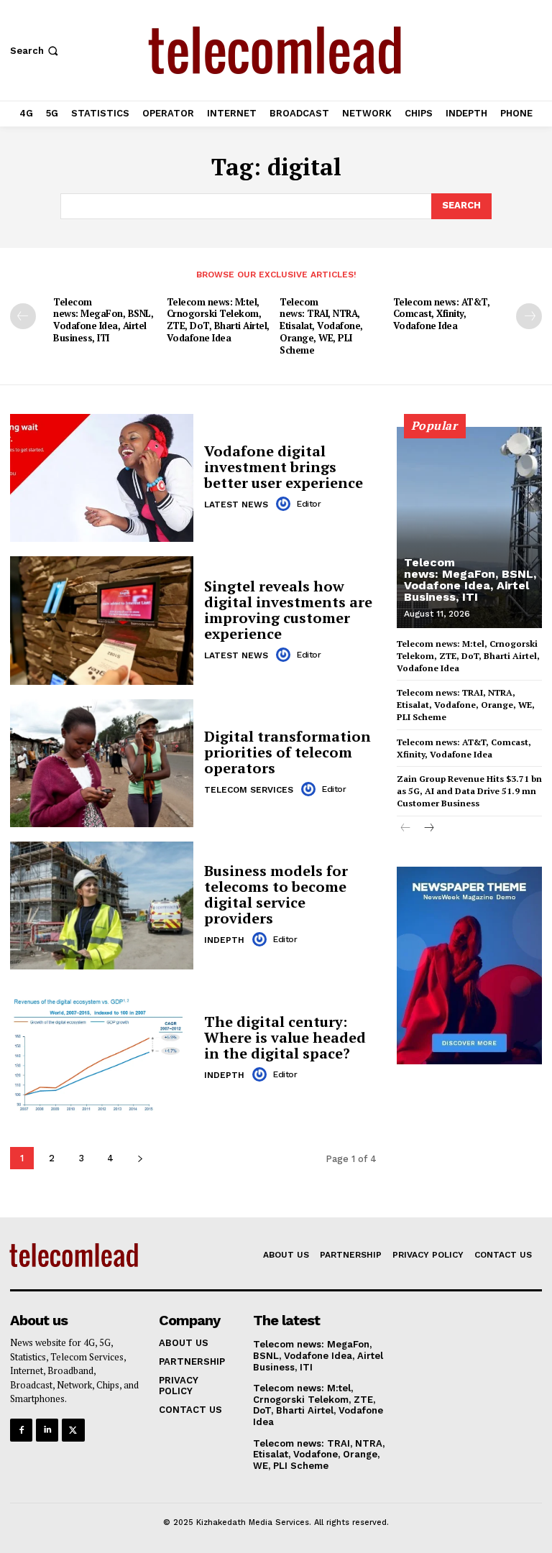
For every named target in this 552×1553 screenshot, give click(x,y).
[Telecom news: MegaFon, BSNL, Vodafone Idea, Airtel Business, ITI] (469, 527)
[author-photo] (285, 504)
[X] (73, 1430)
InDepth (224, 940)
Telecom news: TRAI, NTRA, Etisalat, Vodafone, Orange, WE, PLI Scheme (321, 326)
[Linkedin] (47, 1430)
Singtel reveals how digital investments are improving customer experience (288, 609)
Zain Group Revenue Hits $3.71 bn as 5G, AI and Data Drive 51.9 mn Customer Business (469, 790)
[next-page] (529, 316)
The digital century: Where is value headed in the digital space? (285, 1037)
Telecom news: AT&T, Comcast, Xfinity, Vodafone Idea (441, 314)
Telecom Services (248, 790)
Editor (309, 504)
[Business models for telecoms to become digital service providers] (101, 905)
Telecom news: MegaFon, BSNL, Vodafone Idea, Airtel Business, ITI (103, 320)
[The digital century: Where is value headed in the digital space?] (101, 1048)
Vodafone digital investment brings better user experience (283, 466)
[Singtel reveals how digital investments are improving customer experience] (101, 620)
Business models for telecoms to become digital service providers (276, 894)
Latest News (236, 504)
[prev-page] (23, 316)
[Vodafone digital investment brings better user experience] (101, 478)
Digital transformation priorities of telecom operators (287, 752)
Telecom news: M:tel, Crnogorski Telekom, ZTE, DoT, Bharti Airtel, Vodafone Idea (218, 320)
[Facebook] (21, 1430)
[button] (35, 51)
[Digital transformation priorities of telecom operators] (101, 763)
